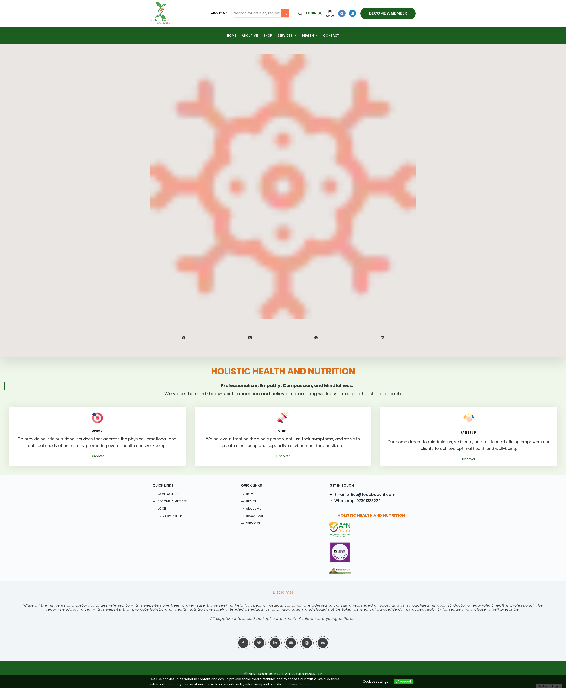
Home (231, 35)
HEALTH (308, 35)
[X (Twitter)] (250, 337)
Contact (331, 35)
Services (285, 35)
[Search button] (285, 13)
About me (250, 35)
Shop (267, 35)
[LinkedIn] (352, 13)
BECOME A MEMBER (388, 13)
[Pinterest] (316, 337)
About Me (219, 13)
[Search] (300, 13)
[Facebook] (342, 13)
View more (307, 684)
